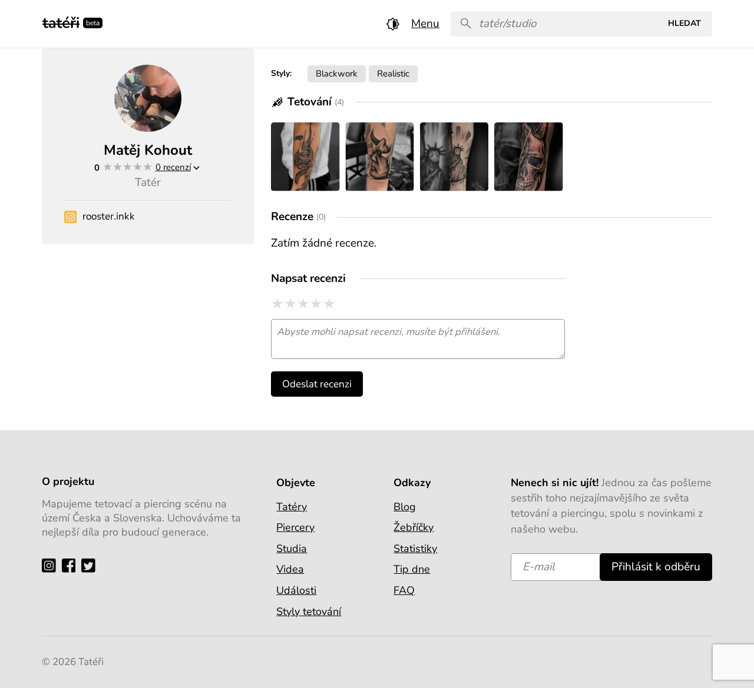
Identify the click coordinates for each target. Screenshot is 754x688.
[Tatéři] (61, 21)
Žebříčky (413, 527)
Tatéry (291, 507)
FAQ (404, 590)
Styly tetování (308, 611)
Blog (404, 507)
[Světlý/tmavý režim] (393, 24)
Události (296, 590)
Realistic (393, 73)
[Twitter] (91, 565)
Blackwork (337, 73)
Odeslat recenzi (317, 384)
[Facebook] (71, 565)
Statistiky (415, 548)
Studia (291, 548)
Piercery (295, 527)
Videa (290, 569)
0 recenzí (173, 167)
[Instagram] (51, 565)
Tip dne (411, 569)
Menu (425, 23)
